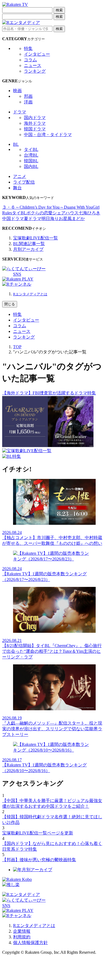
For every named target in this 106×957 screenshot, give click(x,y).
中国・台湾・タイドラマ (48, 134)
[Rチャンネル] (16, 284)
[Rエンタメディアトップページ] (21, 894)
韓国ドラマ (35, 129)
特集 (28, 48)
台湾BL (31, 155)
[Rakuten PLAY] (17, 279)
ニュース (32, 65)
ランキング (35, 71)
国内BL (31, 166)
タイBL (31, 149)
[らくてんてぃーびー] (24, 268)
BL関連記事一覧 (29, 243)
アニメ (19, 176)
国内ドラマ (35, 117)
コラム (30, 60)
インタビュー (37, 54)
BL (16, 144)
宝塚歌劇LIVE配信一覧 (35, 238)
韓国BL (31, 160)
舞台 (17, 187)
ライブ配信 (24, 182)
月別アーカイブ (28, 249)
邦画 (28, 96)
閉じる (9, 304)
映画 (17, 90)
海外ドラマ (35, 123)
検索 (59, 10)
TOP (17, 346)
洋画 (28, 102)
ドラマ (19, 112)
